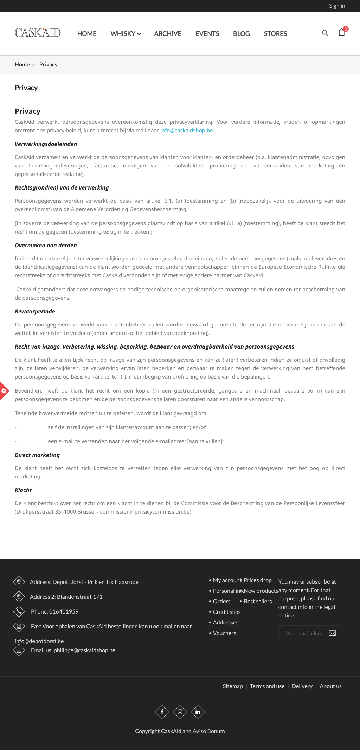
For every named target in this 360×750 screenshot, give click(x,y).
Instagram (180, 712)
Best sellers (257, 602)
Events (207, 33)
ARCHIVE (168, 33)
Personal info (228, 591)
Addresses (225, 623)
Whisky (124, 33)
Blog (241, 33)
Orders (221, 602)
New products (260, 591)
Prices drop (257, 581)
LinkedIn (198, 712)
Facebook (162, 712)
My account (227, 581)
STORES (275, 33)
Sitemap (233, 686)
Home (87, 33)
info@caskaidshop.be (186, 130)
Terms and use (267, 686)
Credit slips (226, 612)
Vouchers (224, 633)
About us (331, 686)
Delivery (302, 686)
